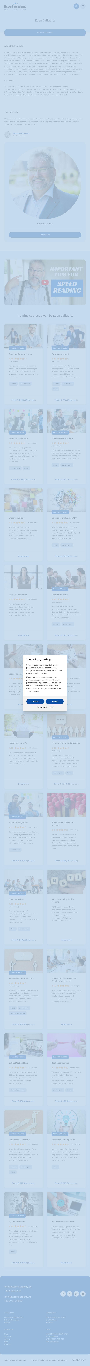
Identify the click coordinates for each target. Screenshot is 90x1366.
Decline (35, 702)
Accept (55, 702)
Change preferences (45, 707)
